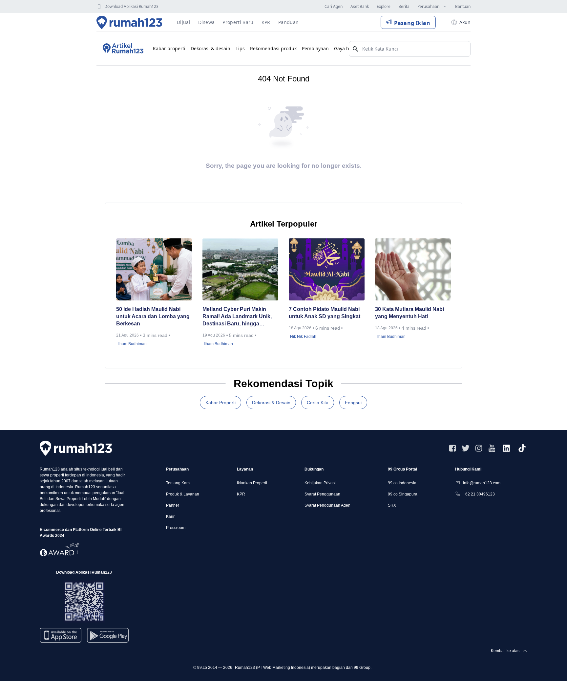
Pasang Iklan (412, 23)
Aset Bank (359, 6)
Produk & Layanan (182, 494)
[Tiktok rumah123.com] (522, 448)
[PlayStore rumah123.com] (108, 638)
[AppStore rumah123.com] (60, 635)
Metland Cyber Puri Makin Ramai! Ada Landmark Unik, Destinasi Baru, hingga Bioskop (237, 316)
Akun (465, 22)
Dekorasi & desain (210, 48)
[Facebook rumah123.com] (452, 448)
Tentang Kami (178, 483)
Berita (404, 6)
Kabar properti (169, 48)
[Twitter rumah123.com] (466, 448)
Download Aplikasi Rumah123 (131, 6)
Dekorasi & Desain (271, 402)
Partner (172, 505)
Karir (170, 516)
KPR (241, 494)
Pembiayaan (315, 48)
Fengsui (353, 402)
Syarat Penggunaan (322, 494)
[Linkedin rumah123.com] (506, 448)
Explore (383, 6)
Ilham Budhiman (132, 343)
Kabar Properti (220, 402)
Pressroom (175, 527)
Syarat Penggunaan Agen (327, 505)
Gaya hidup (346, 48)
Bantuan (463, 6)
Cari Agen (334, 6)
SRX (392, 505)
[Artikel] (122, 48)
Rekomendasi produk (273, 48)
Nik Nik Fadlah (303, 336)
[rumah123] (76, 448)
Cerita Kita (317, 402)
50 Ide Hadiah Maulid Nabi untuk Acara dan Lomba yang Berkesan (153, 316)
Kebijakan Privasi (320, 483)
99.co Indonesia (402, 483)
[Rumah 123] (129, 22)
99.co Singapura (402, 494)
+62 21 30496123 (479, 494)
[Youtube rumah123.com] (492, 448)
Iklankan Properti (252, 483)
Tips (240, 48)
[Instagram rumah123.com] (479, 448)
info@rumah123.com (481, 483)
